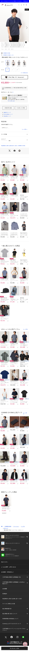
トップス (23, 526)
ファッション (16, 526)
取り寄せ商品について (8, 114)
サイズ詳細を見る (24, 72)
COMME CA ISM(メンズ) (8, 55)
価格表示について (7, 112)
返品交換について (7, 116)
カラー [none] (2, 61)
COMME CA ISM (6, 53)
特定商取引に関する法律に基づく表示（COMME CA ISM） (13, 145)
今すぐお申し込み (11, 100)
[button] (14, 27)
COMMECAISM (8, 526)
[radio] (8, 63)
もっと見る (24, 129)
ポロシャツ (5, 528)
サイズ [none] (2, 69)
